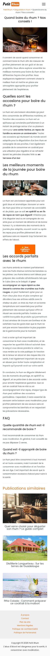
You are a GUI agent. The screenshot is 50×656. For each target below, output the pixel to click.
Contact (25, 618)
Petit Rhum (7, 9)
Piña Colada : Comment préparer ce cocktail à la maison (25, 602)
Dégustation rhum (22, 9)
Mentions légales (25, 625)
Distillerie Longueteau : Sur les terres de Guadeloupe (25, 565)
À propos (25, 615)
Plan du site (25, 622)
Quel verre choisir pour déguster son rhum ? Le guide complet (25, 528)
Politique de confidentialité (25, 629)
